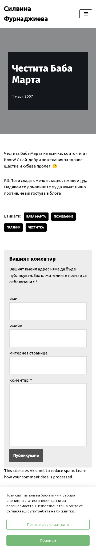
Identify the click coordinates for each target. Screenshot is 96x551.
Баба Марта (36, 216)
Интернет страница (28, 353)
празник (13, 227)
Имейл (15, 326)
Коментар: (20, 380)
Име (13, 299)
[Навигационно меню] (85, 13)
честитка (36, 227)
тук (83, 180)
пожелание (63, 216)
